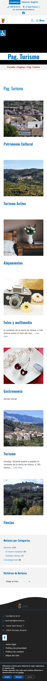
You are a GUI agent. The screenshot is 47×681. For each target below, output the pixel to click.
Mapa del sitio (12, 655)
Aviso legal (11, 644)
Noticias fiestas (13, 556)
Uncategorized (11, 560)
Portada (11, 67)
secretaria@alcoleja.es (24, 9)
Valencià (26, 2)
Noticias (7, 547)
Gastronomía (13, 391)
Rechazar (19, 677)
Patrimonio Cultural (18, 144)
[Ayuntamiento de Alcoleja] (3, 20)
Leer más (17, 467)
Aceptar (7, 677)
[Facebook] (23, 13)
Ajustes (29, 677)
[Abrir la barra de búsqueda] (32, 20)
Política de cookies (15, 652)
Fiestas (9, 522)
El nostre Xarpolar (14, 551)
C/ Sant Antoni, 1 (32, 7)
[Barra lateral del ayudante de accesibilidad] (3, 33)
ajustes (21, 672)
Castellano (15, 2)
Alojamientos (13, 263)
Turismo (10, 453)
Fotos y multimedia (18, 322)
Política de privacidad (16, 648)
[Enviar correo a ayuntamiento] (4, 637)
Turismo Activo (15, 203)
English (34, 2)
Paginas (21, 67)
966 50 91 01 (15, 7)
